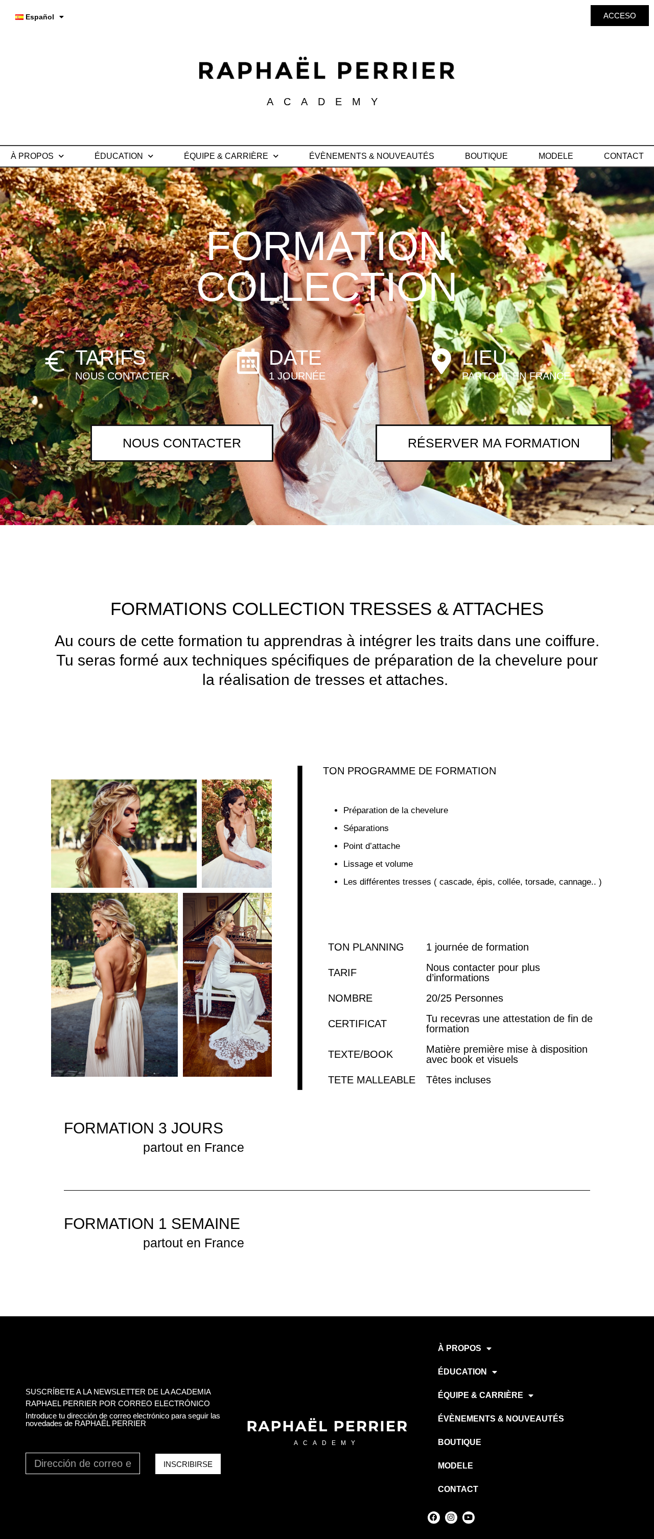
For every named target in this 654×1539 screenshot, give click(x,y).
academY (327, 101)
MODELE (556, 156)
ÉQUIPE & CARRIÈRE (226, 156)
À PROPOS (32, 156)
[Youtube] (468, 1517)
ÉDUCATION (119, 156)
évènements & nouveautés (371, 156)
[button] (124, 833)
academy (327, 1443)
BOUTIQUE (486, 156)
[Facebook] (434, 1517)
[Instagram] (451, 1517)
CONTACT (624, 156)
